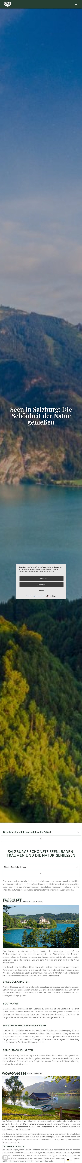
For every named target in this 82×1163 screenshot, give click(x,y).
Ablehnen (42, 584)
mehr (41, 591)
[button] (76, 4)
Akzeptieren (41, 578)
